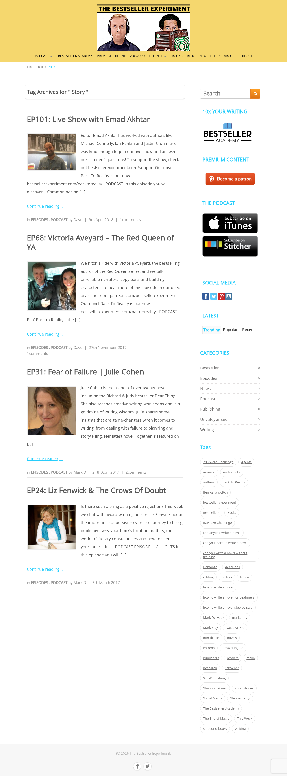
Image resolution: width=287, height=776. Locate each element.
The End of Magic (216, 719)
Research (210, 668)
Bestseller (209, 368)
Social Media (212, 698)
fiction (244, 577)
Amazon (209, 472)
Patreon (209, 648)
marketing (239, 618)
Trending (211, 329)
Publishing (210, 409)
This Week (244, 719)
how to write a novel (218, 587)
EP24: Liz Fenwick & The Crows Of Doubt (96, 490)
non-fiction (211, 638)
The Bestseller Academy (221, 708)
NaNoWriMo (235, 628)
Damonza (210, 567)
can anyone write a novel (222, 533)
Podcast (59, 219)
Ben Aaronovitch (215, 492)
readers (233, 658)
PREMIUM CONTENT (111, 56)
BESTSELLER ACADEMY (75, 56)
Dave (78, 219)
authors (209, 482)
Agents (246, 462)
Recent (248, 329)
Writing (207, 429)
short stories (244, 688)
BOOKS (177, 56)
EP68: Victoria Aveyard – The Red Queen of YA (100, 242)
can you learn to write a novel (225, 543)
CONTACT (245, 56)
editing (208, 577)
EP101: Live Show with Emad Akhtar (88, 119)
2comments (136, 472)
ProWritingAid (233, 648)
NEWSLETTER (210, 56)
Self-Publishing (214, 678)
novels (232, 638)
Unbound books (215, 729)
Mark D (80, 472)
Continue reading (43, 206)
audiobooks (231, 472)
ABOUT (229, 56)
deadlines (232, 567)
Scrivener (232, 668)
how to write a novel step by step (228, 607)
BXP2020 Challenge (217, 523)
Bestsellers (211, 513)
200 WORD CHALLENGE (146, 56)
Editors (227, 577)
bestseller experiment (219, 503)
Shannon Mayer (215, 688)
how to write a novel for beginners (229, 597)
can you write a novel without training (225, 555)
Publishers (211, 658)
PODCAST (42, 56)
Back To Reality (234, 482)
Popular (230, 329)
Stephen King (240, 698)
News (205, 388)
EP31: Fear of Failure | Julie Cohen (85, 372)
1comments (130, 219)
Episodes (40, 219)
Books (231, 513)
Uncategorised (214, 419)
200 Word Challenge (218, 462)
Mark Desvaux (213, 618)
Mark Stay (210, 628)
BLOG (191, 56)
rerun (250, 658)
